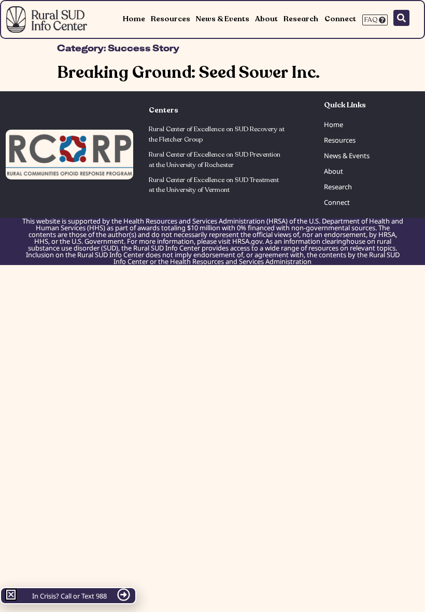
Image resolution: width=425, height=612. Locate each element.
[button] (11, 594)
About (266, 19)
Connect (340, 19)
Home (134, 19)
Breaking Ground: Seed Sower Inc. (188, 72)
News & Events (222, 19)
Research (301, 19)
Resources (170, 19)
